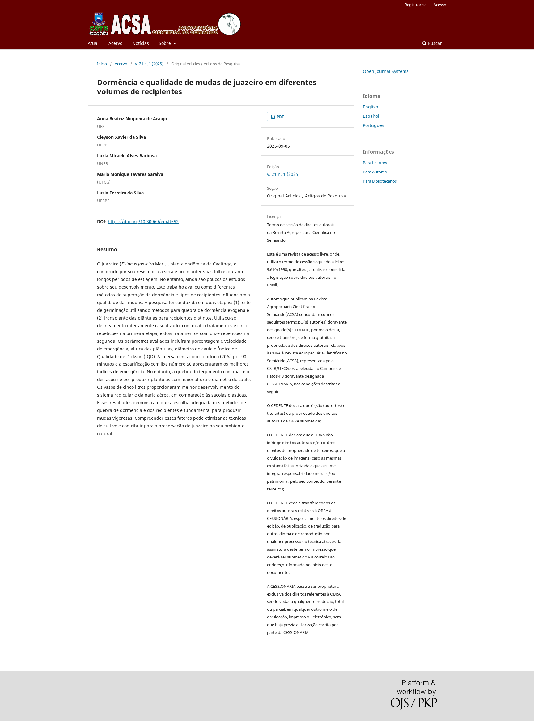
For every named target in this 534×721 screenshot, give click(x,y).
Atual (93, 43)
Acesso (440, 4)
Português (373, 125)
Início (102, 63)
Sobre (165, 43)
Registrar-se (415, 4)
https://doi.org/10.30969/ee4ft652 (143, 221)
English (370, 107)
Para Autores (375, 172)
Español (371, 116)
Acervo (115, 43)
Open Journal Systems (386, 71)
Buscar (434, 43)
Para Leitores (375, 162)
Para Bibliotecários (380, 181)
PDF (280, 116)
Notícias (140, 43)
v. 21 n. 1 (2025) (149, 63)
